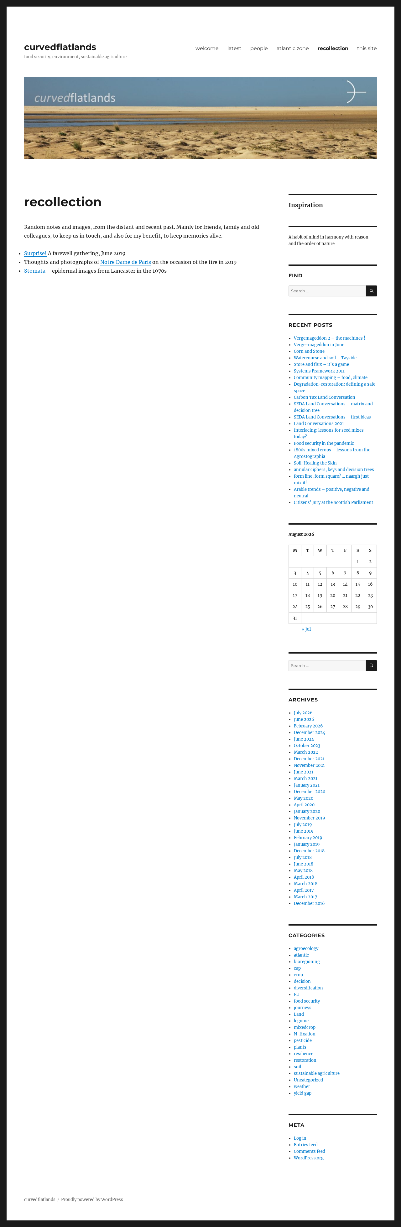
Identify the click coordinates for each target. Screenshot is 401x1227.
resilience (303, 1053)
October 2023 (307, 745)
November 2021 (309, 765)
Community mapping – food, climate (330, 377)
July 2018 (303, 857)
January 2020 (307, 811)
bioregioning (307, 961)
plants (300, 1047)
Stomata (34, 271)
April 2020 (304, 805)
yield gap (302, 1093)
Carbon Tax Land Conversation (324, 397)
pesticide (303, 1040)
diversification (308, 988)
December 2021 (309, 759)
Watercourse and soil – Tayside (325, 358)
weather (302, 1086)
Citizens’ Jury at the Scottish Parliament (333, 502)
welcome (207, 48)
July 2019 (303, 824)
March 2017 (305, 897)
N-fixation (304, 1034)
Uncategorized (308, 1080)
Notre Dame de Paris (125, 262)
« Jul (306, 629)
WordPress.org (309, 1158)
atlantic (301, 955)
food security (307, 1001)
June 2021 (303, 772)
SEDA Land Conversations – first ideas (332, 417)
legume (301, 1021)
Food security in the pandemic (324, 443)
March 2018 (305, 883)
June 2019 (304, 831)
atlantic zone (293, 48)
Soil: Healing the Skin (315, 463)
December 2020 (309, 791)
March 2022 (306, 752)
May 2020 (303, 798)
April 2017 (304, 890)
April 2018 (304, 877)
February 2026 (308, 726)
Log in (300, 1138)
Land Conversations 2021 (319, 423)
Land (299, 1014)
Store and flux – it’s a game (321, 364)
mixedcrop (304, 1027)
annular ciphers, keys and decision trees (334, 469)
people (259, 48)
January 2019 (307, 844)
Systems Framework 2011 (319, 371)
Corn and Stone (309, 351)
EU (296, 994)
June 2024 (304, 739)
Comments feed (309, 1151)
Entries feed (306, 1144)
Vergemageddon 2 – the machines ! (329, 338)
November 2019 (309, 818)
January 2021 (307, 785)
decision (302, 981)
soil (297, 1067)
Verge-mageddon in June (319, 344)
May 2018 (303, 870)
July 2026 (303, 713)
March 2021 (305, 778)
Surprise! (35, 253)
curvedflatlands (60, 47)
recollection (333, 48)
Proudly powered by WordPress (92, 1199)
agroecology (306, 948)
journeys (302, 1007)
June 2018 (303, 864)
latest (234, 48)
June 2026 (304, 719)
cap (297, 968)
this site (367, 48)
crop (298, 975)
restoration (305, 1060)
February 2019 (308, 837)
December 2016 (309, 903)
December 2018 (309, 851)
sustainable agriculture (317, 1073)
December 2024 (309, 732)
